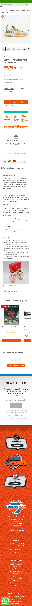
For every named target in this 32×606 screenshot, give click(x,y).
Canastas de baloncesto (16, 564)
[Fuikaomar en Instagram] (16, 480)
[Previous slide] (4, 30)
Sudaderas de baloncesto (16, 578)
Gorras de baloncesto (16, 583)
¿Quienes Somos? (16, 599)
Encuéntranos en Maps (15, 528)
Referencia (6, 286)
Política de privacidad (16, 603)
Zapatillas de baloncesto (16, 569)
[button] (3, 49)
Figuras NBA (16, 580)
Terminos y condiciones (16, 601)
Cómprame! (16, 102)
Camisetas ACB (16, 566)
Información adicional (10, 291)
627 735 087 (15, 523)
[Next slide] (28, 30)
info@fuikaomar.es (16, 526)
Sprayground (16, 576)
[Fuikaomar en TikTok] (16, 442)
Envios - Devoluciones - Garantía (16, 596)
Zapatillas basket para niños (16, 571)
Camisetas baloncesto (16, 573)
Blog (16, 585)
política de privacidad (23, 418)
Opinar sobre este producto (16, 365)
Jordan (5, 57)
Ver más (11, 340)
